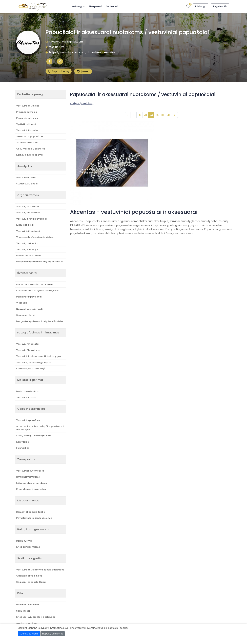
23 (145, 115)
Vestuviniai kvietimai (28, 231)
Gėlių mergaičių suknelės (30, 148)
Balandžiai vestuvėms (28, 255)
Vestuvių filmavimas (28, 350)
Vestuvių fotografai (27, 344)
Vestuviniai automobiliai (30, 470)
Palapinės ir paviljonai (29, 296)
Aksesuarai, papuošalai (29, 136)
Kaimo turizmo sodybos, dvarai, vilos (37, 290)
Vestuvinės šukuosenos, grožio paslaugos (40, 569)
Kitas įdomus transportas (31, 489)
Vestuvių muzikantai (27, 206)
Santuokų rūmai (25, 315)
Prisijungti (200, 6)
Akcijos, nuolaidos (26, 623)
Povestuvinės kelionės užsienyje (34, 518)
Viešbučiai (22, 302)
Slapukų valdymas (52, 633)
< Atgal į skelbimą (81, 103)
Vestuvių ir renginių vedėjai (31, 218)
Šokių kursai (23, 610)
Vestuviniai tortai (26, 397)
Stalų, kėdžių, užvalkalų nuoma (33, 435)
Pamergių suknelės (27, 118)
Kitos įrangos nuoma (28, 546)
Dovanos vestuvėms (27, 604)
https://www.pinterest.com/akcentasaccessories (82, 52)
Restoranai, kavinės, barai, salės (34, 284)
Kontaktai (111, 6)
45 (169, 115)
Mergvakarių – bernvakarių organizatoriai (40, 261)
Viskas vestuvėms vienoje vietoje (35, 237)
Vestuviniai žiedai (26, 177)
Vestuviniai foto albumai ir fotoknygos (38, 356)
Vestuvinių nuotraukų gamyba (33, 362)
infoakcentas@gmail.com (66, 42)
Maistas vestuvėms (27, 391)
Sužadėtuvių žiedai (26, 183)
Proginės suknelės (26, 112)
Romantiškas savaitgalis (30, 512)
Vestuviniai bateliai (27, 130)
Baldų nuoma (24, 540)
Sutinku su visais (28, 633)
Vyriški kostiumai (26, 124)
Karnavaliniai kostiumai (29, 154)
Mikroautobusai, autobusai (32, 483)
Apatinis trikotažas (27, 142)
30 (162, 115)
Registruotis (220, 6)
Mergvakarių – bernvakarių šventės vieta (39, 321)
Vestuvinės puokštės (28, 420)
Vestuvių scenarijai (27, 249)
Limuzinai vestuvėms (28, 476)
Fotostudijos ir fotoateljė (30, 368)
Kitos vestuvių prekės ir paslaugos (35, 617)
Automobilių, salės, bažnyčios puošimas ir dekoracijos (40, 428)
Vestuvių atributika (27, 243)
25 (157, 115)
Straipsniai (95, 6)
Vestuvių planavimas (28, 212)
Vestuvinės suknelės (27, 105)
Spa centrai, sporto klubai (31, 582)
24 (151, 115)
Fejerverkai (22, 448)
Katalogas (78, 6)
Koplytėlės (22, 441)
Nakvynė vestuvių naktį (29, 309)
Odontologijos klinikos (29, 575)
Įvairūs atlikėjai (24, 224)
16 (139, 115)
